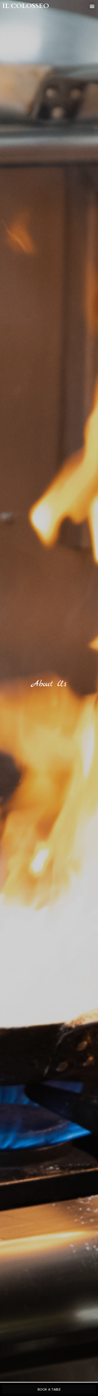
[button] (92, 6)
